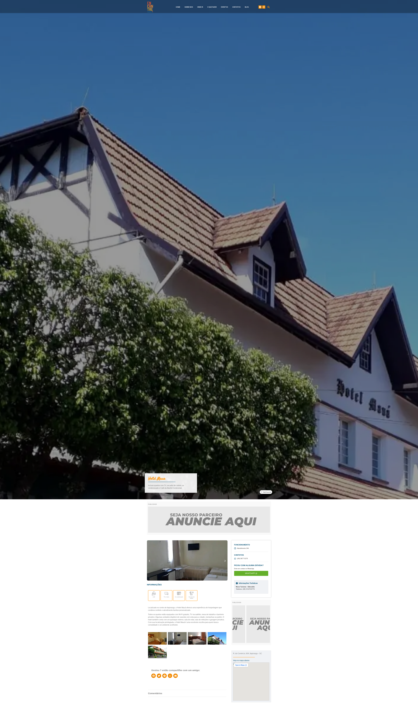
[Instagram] (263, 7)
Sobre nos (189, 7)
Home (178, 7)
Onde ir (200, 7)
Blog (247, 7)
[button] (268, 7)
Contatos (236, 7)
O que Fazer (212, 7)
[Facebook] (260, 7)
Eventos (224, 7)
